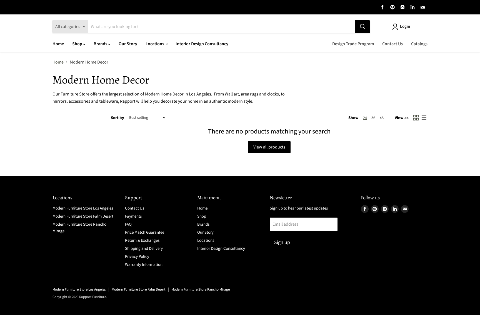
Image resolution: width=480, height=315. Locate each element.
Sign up (282, 242)
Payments (133, 216)
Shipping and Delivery (144, 248)
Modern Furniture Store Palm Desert (82, 216)
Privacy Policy (137, 256)
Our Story (128, 44)
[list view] (424, 118)
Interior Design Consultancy (202, 44)
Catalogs (419, 44)
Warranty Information (143, 265)
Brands (101, 44)
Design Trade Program (353, 44)
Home (58, 44)
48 (382, 118)
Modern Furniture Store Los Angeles (82, 208)
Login (405, 26)
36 (373, 118)
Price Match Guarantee (144, 232)
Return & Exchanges (142, 240)
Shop (77, 44)
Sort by (117, 117)
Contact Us (392, 44)
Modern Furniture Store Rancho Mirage (200, 289)
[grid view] (416, 118)
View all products (269, 147)
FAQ (128, 224)
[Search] (362, 26)
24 (365, 118)
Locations (155, 44)
